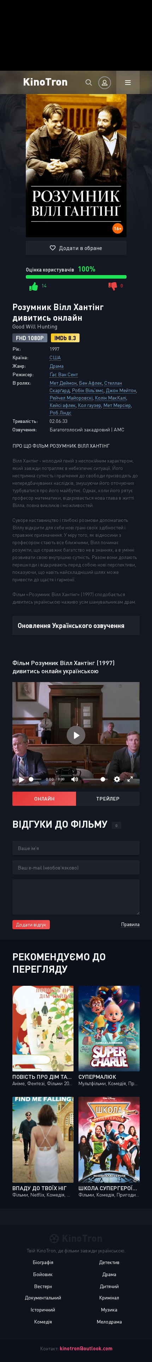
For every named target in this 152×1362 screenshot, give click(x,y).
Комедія (43, 1322)
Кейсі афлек (62, 405)
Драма (56, 366)
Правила (130, 924)
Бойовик (43, 1274)
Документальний (43, 1297)
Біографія (43, 1262)
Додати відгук (31, 924)
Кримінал (109, 1297)
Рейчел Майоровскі (71, 398)
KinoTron (45, 81)
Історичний (42, 1309)
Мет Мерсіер (117, 405)
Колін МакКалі (110, 398)
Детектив (109, 1262)
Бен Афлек (90, 383)
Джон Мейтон (121, 390)
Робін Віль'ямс (88, 390)
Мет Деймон (63, 383)
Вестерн (43, 1286)
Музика (109, 1309)
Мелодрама (109, 1322)
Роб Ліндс (60, 412)
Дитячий (109, 1286)
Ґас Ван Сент (63, 374)
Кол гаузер (89, 405)
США (55, 357)
